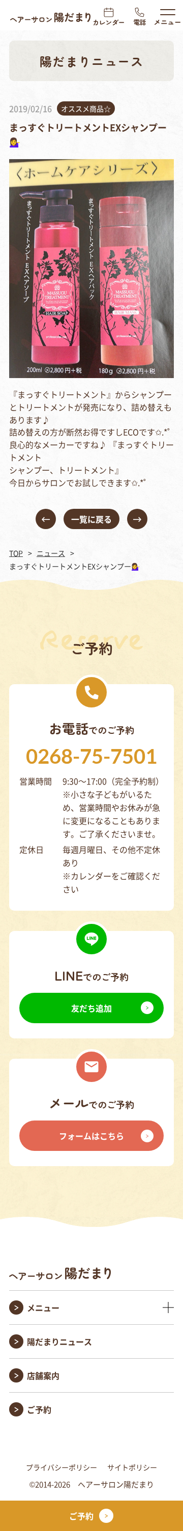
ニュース (51, 553)
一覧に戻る (91, 519)
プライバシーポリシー (61, 1467)
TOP (16, 553)
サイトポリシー (132, 1467)
